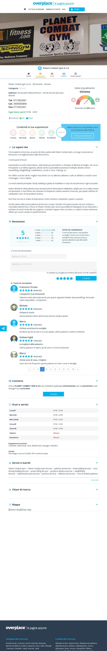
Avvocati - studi (33, 648)
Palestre (22, 88)
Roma (67, 648)
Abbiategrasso (81, 646)
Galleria (64, 76)
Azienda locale (11, 643)
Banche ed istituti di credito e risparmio (20, 646)
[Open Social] (3, 328)
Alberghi (48, 646)
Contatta (53, 394)
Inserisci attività (53, 9)
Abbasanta (59, 648)
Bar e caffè (40, 646)
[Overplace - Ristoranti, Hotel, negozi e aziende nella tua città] (53, 3)
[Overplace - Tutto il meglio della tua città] (24, 10)
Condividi (86, 278)
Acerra (90, 646)
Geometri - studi (21, 648)
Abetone (72, 646)
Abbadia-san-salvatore (88, 643)
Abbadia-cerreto (61, 643)
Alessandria (81, 648)
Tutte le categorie (36, 9)
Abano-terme (74, 643)
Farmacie (10, 648)
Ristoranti (42, 643)
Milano (88, 648)
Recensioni (40, 76)
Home (28, 76)
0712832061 (19, 100)
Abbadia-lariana (61, 646)
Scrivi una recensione (82, 135)
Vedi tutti (95, 480)
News (52, 76)
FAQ (63, 9)
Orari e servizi (76, 76)
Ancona (73, 648)
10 (73, 369)
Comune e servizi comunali (28, 643)
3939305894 (19, 103)
